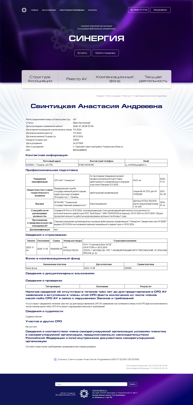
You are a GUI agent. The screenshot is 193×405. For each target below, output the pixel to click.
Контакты (92, 10)
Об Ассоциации (113, 95)
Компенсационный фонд (114, 79)
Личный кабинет (160, 10)
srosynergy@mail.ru (99, 390)
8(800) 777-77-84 (140, 10)
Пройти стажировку (105, 52)
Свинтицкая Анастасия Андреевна (150, 95)
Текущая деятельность (153, 79)
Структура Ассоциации (40, 79)
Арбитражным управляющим (72, 10)
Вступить (82, 52)
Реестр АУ (76, 79)
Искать (132, 384)
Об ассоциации (49, 10)
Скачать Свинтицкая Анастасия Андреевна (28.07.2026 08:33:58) (98, 359)
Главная (34, 10)
